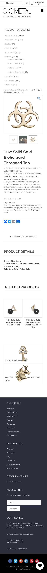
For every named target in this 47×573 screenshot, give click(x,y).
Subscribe (13, 508)
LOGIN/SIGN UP (39, 3)
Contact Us (11, 461)
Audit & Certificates (13, 464)
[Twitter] (15, 561)
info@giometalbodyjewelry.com (23, 534)
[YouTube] (32, 561)
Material (8, 56)
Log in (34, 236)
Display (8, 44)
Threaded (9, 76)
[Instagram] (21, 561)
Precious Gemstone (13, 432)
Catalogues (11, 453)
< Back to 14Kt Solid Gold (16, 360)
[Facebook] (10, 561)
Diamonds (10, 428)
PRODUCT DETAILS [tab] (19, 251)
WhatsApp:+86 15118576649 (17, 549)
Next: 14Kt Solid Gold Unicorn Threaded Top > (22, 378)
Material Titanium (15, 72)
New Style (10, 408)
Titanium (8, 85)
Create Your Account (14, 482)
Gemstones (9, 52)
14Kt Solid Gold (11, 35)
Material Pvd (13, 68)
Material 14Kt (13, 59)
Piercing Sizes (12, 435)
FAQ (8, 457)
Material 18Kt (13, 63)
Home (6, 90)
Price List (10, 449)
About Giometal (12, 468)
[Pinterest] (37, 561)
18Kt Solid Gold (11, 39)
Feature (8, 48)
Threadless (9, 80)
